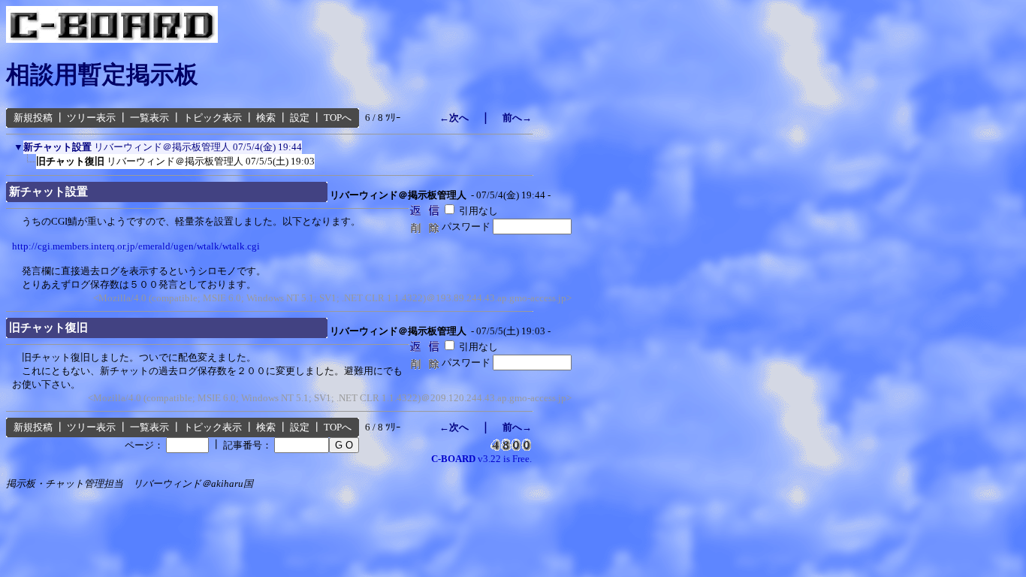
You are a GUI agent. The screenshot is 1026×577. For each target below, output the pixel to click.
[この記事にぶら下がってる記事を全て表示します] (25, 165)
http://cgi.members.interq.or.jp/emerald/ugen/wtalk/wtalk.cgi (136, 246)
